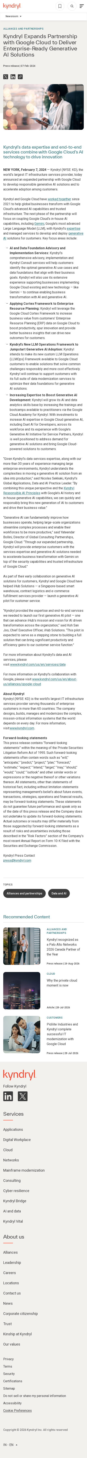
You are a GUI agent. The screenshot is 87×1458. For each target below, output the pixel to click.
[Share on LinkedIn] (13, 76)
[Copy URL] (20, 76)
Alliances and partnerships (23, 28)
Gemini (39, 224)
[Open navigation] (82, 6)
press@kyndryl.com (17, 860)
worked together (59, 199)
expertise (73, 228)
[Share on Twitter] (5, 76)
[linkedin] (8, 1096)
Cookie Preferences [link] (17, 1410)
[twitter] (23, 1096)
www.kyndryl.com (22, 728)
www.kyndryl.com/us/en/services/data (38, 664)
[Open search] (72, 6)
